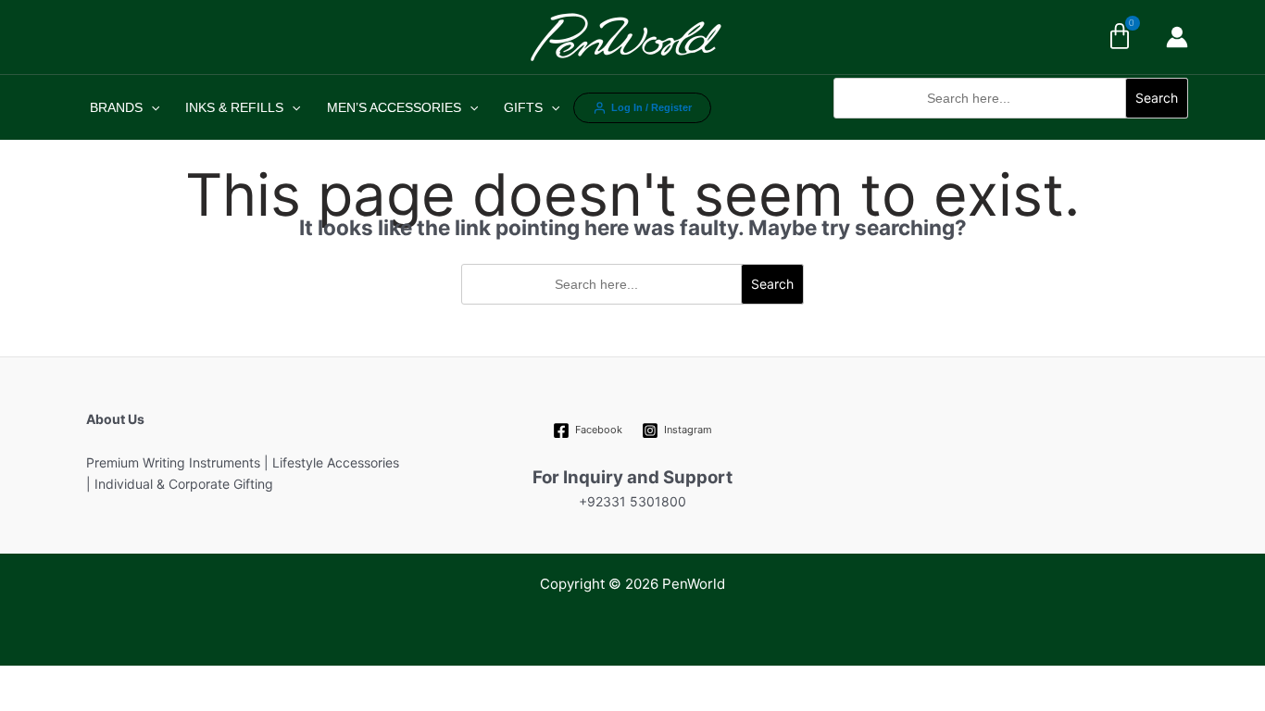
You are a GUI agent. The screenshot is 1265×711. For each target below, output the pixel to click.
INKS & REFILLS (234, 107)
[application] (151, 107)
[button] (1010, 128)
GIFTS (523, 107)
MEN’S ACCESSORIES (394, 107)
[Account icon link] (1177, 37)
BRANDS (116, 107)
